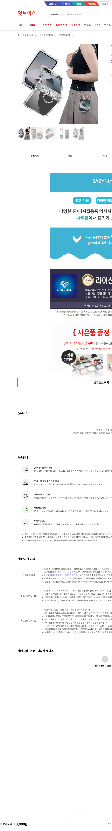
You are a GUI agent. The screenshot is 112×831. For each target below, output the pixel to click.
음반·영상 (47, 24)
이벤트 (107, 24)
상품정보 (35, 156)
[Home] (19, 35)
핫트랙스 (55, 14)
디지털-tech (28, 35)
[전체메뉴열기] (21, 24)
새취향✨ (33, 24)
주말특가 (75, 24)
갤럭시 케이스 (66, 35)
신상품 (97, 24)
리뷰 (70, 156)
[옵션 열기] (79, 814)
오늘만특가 (61, 24)
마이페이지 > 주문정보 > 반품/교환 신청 (61, 575)
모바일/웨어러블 (47, 35)
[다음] (98, 85)
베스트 (87, 24)
